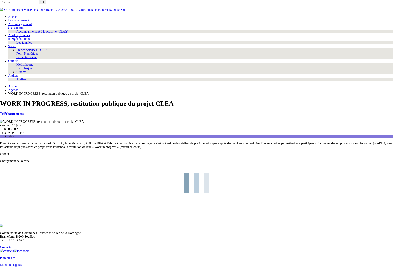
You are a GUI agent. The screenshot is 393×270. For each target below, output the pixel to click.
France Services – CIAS (32, 50)
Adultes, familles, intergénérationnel (19, 36)
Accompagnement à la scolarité (20, 25)
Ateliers (13, 75)
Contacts (5, 247)
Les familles (24, 42)
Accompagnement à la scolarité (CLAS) (42, 31)
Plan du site (7, 258)
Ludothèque (24, 68)
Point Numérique (27, 53)
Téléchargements (12, 113)
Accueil (13, 16)
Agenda (13, 90)
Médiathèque (24, 64)
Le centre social (26, 57)
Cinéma (21, 72)
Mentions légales (11, 265)
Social (12, 46)
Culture (13, 61)
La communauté (18, 20)
